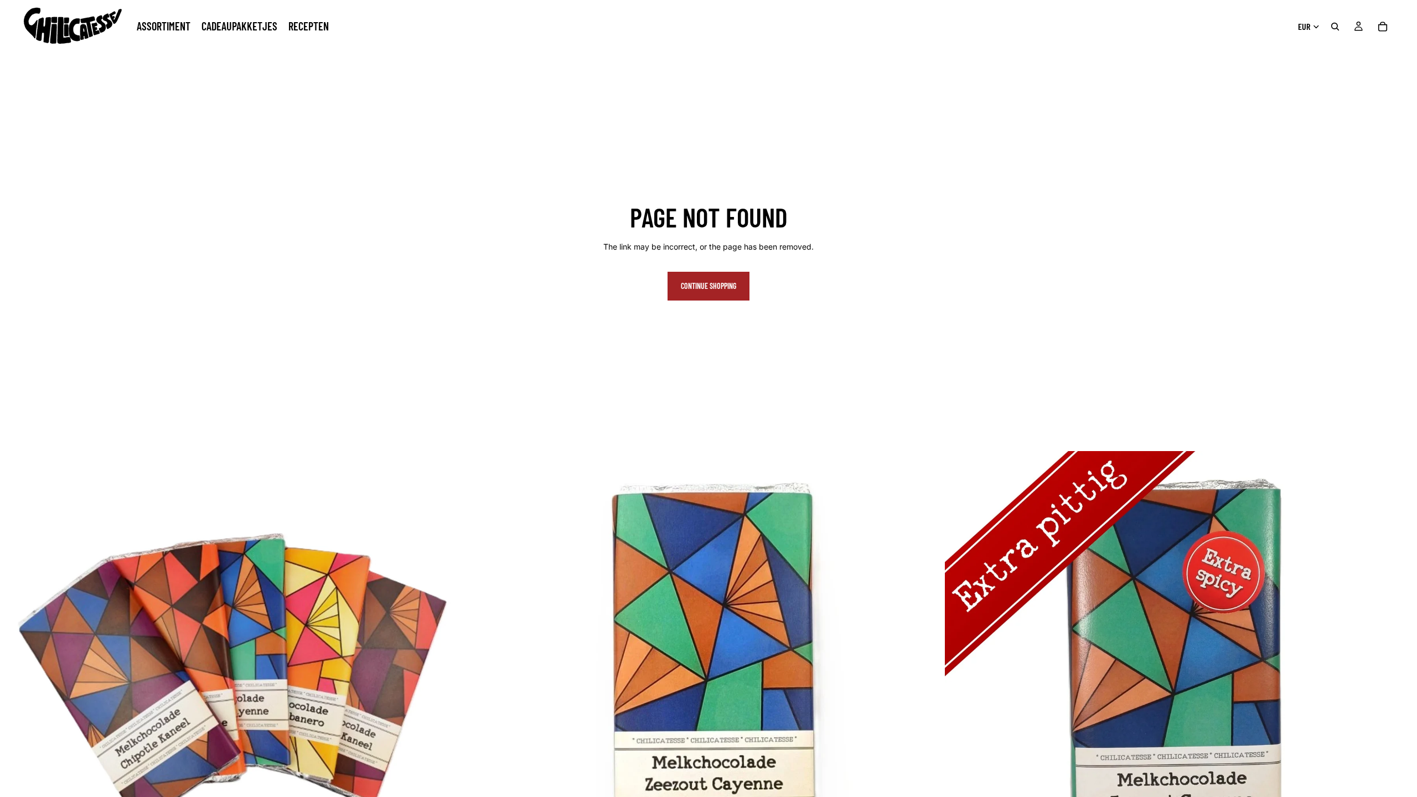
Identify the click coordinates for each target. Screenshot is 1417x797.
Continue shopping (708, 286)
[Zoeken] (1335, 26)
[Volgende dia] (455, 687)
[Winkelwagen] (1383, 26)
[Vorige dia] (16, 687)
